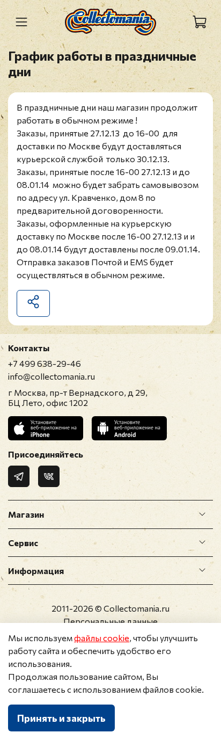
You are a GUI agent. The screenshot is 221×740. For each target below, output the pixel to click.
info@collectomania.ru (51, 376)
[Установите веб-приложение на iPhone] (45, 428)
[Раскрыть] (202, 514)
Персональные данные (110, 621)
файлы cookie (101, 638)
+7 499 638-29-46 (44, 363)
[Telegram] (19, 476)
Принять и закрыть (61, 718)
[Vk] (49, 476)
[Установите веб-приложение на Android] (129, 428)
